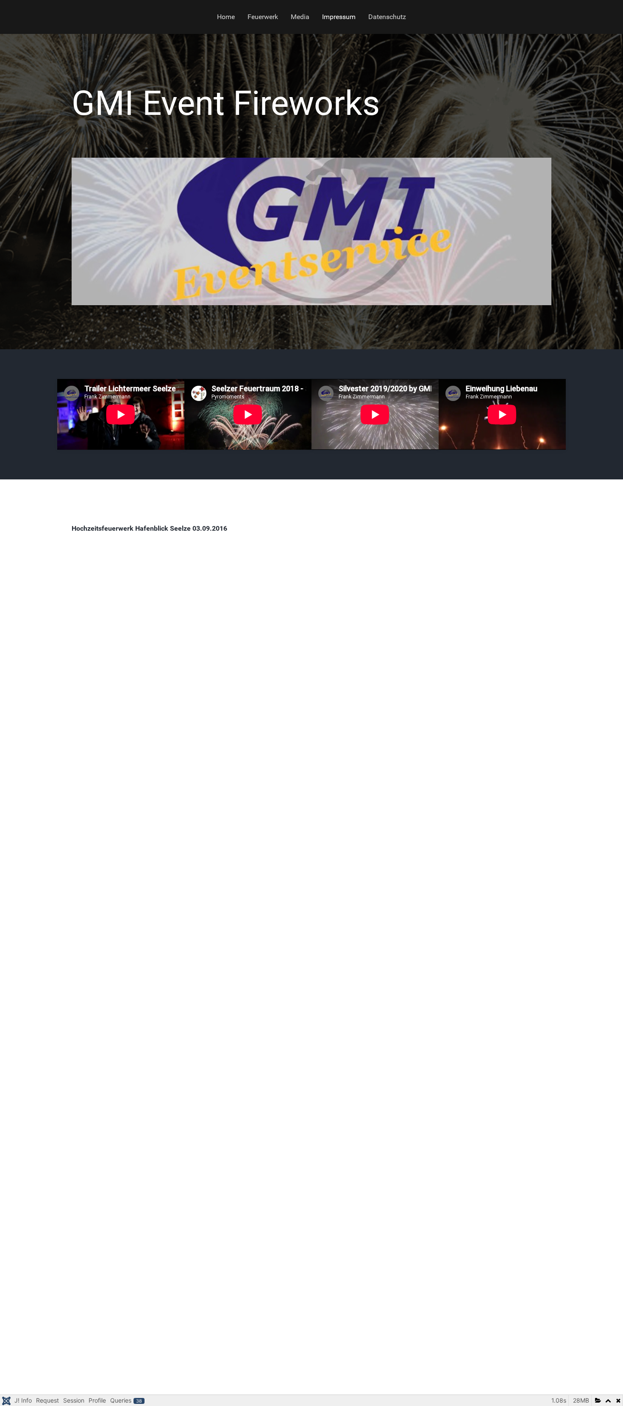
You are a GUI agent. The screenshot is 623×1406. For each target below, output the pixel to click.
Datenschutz (387, 17)
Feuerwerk (263, 17)
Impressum (339, 17)
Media (300, 17)
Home (226, 17)
